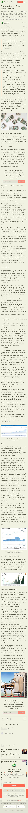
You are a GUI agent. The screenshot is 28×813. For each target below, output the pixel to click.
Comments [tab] (4, 728)
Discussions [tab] (11, 745)
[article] (14, 754)
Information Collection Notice (18, 795)
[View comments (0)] (7, 26)
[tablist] (7, 728)
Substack (7, 810)
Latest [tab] (6, 745)
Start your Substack (10, 806)
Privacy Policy (15, 796)
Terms (17, 803)
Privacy (13, 803)
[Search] (25, 745)
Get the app (20, 806)
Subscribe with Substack (15, 790)
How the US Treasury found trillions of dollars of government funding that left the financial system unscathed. (10, 753)
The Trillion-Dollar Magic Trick (10, 750)
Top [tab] (2, 745)
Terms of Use (21, 793)
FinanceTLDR (7, 22)
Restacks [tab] (10, 728)
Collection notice (23, 803)
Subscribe (20, 2)
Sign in (25, 2)
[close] (24, 763)
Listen (25, 22)
